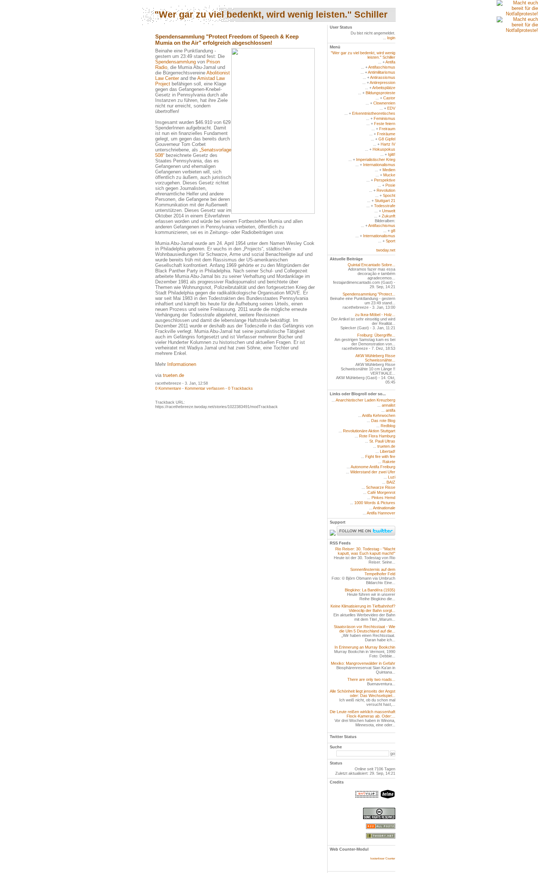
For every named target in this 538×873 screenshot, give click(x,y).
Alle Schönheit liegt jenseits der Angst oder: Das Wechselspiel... (362, 693)
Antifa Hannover (381, 513)
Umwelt (388, 211)
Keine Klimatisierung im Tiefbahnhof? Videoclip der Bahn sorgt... (362, 608)
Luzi (391, 477)
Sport (390, 241)
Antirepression (382, 82)
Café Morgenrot (381, 492)
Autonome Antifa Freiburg (373, 467)
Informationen (181, 364)
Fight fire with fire (380, 456)
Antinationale (384, 508)
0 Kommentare (168, 388)
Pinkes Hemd (383, 497)
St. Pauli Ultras (382, 441)
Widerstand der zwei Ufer (372, 472)
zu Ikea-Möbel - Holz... (375, 314)
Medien (388, 170)
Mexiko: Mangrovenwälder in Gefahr (363, 663)
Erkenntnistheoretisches (373, 113)
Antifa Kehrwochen (378, 415)
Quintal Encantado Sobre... (371, 265)
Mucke (389, 175)
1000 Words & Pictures (374, 502)
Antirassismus (382, 77)
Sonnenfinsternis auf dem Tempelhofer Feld (372, 571)
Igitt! (391, 154)
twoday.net (385, 250)
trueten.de (173, 375)
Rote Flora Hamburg (377, 436)
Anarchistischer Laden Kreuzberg (365, 400)
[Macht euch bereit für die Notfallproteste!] (517, 8)
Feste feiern (384, 123)
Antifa (390, 62)
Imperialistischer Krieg (375, 159)
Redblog (388, 425)
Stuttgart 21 (385, 200)
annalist (388, 405)
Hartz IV (388, 144)
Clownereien (384, 103)
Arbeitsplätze (383, 87)
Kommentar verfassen (204, 388)
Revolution (386, 190)
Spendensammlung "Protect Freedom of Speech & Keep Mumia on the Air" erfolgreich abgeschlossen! (227, 39)
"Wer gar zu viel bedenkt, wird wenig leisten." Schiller (271, 14)
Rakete (388, 461)
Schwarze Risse (380, 487)
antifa (390, 410)
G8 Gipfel (386, 139)
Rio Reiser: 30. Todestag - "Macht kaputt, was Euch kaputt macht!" (365, 551)
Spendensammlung (175, 62)
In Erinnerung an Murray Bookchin (365, 647)
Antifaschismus (381, 67)
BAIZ (390, 482)
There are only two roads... (371, 679)
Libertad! (387, 451)
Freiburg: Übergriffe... (376, 335)
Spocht (389, 195)
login (391, 38)
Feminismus (384, 118)
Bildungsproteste (380, 93)
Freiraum (387, 128)
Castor (389, 98)
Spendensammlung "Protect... (369, 294)
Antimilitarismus (381, 72)
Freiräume (386, 134)
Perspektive (384, 180)
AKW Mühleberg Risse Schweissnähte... (375, 357)
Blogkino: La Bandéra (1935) (370, 590)
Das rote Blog (383, 420)
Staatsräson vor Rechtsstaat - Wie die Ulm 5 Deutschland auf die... (364, 628)
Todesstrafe (384, 205)
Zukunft (388, 216)
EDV (391, 108)
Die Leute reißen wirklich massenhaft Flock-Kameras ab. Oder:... (362, 713)
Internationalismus (379, 164)
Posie (390, 185)
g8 (393, 230)
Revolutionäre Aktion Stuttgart (369, 431)
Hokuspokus (384, 149)
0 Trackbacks (240, 388)
